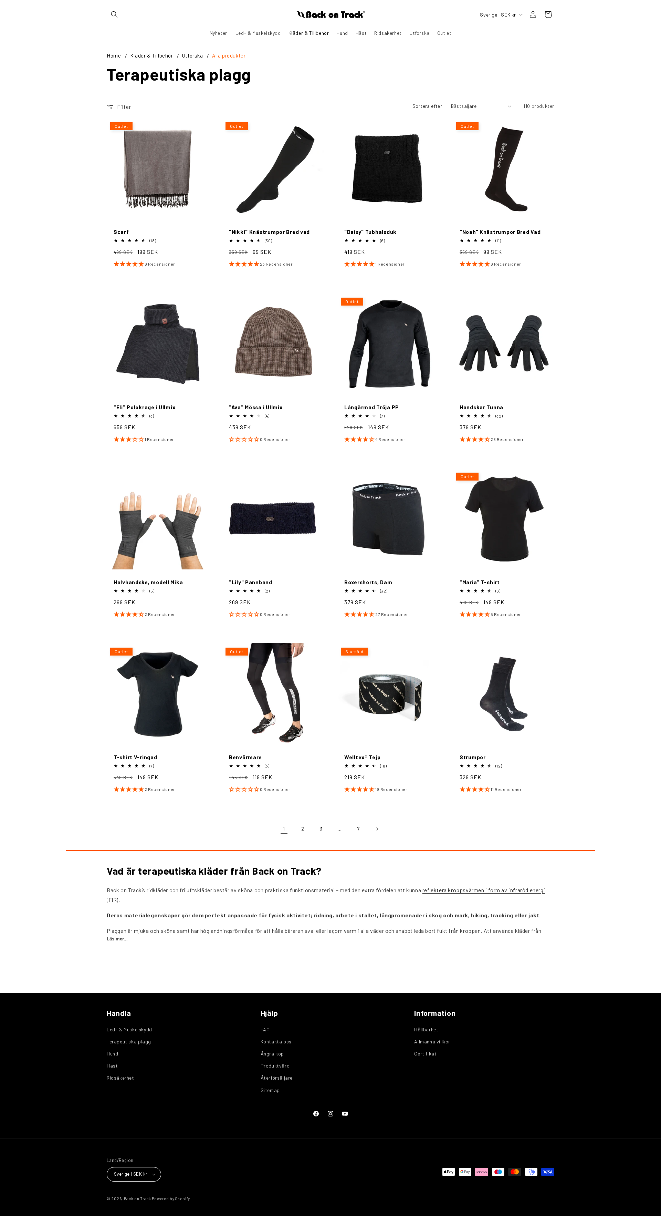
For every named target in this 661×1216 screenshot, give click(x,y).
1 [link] (284, 828)
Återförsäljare (277, 1078)
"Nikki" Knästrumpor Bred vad (269, 231)
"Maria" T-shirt (480, 582)
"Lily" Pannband (250, 582)
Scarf (121, 231)
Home (114, 55)
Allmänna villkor (432, 1041)
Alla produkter (228, 55)
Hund (112, 1054)
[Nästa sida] (377, 828)
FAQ (265, 1029)
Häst (112, 1066)
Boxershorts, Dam (368, 582)
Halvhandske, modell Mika (148, 582)
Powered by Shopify (171, 1198)
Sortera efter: (428, 106)
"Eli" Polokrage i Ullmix (144, 407)
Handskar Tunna (481, 407)
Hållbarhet (426, 1029)
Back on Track (137, 1198)
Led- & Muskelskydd (129, 1029)
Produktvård (275, 1066)
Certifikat (425, 1054)
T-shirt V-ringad (135, 757)
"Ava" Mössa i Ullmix (255, 407)
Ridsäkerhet (120, 1078)
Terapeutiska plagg (129, 1041)
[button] (114, 14)
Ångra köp (272, 1054)
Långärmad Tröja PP (371, 407)
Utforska (193, 55)
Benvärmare (245, 757)
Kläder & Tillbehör (152, 55)
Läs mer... (117, 938)
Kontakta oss (276, 1041)
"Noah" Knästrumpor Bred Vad (500, 231)
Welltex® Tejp (362, 757)
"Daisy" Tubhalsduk (370, 231)
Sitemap (270, 1090)
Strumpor (473, 757)
